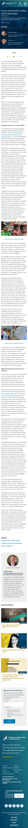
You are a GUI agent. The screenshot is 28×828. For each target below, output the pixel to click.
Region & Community (7, 546)
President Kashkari (7, 774)
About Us (4, 766)
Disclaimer (14, 817)
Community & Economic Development (11, 543)
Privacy (14, 822)
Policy (4, 770)
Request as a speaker (13, 567)
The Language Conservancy (8, 394)
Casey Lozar (11, 40)
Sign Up (19, 796)
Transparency (14, 825)
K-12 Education (5, 540)
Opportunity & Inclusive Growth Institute (15, 715)
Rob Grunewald (12, 32)
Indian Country (15, 540)
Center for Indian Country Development (13, 712)
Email (5, 701)
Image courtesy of (14, 239)
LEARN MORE (7, 757)
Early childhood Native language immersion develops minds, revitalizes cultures (12, 135)
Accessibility (14, 819)
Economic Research (8, 776)
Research (16, 766)
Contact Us (5, 772)
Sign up (9, 721)
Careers (16, 772)
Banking (16, 768)
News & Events (18, 770)
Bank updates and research (13, 710)
